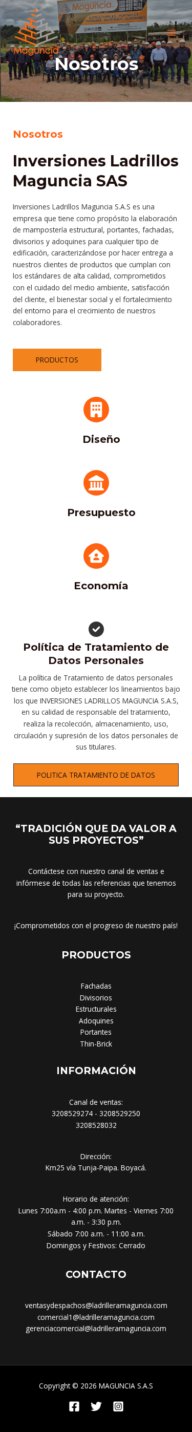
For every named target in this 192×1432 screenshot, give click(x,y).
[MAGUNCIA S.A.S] (35, 32)
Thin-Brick (96, 1044)
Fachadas (96, 986)
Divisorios (96, 997)
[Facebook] (74, 1406)
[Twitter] (96, 1406)
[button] (96, 775)
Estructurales (96, 1009)
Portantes (96, 1032)
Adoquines (96, 1020)
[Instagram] (118, 1406)
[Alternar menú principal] (171, 32)
